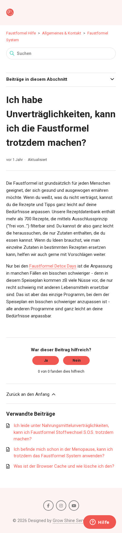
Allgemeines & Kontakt (61, 33)
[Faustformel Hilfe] (10, 12)
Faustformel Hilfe (21, 33)
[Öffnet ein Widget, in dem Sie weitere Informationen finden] (99, 522)
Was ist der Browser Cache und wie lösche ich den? (64, 466)
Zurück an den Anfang (28, 394)
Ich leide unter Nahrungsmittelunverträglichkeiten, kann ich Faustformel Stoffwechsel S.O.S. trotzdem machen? (63, 432)
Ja (46, 360)
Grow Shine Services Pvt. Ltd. (81, 520)
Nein (77, 360)
